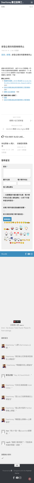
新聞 (3, 7)
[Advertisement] (17, 28)
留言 (5, 167)
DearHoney (10, 345)
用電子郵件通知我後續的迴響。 (14, 208)
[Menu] (31, 2)
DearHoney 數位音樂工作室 (13, 2)
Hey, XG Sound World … (22, 375)
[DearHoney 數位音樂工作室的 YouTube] (29, 254)
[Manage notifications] (29, 478)
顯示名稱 (6, 180)
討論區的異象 (22, 144)
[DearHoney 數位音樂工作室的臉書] (26, 254)
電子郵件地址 (22, 180)
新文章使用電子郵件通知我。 (13, 214)
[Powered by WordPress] (11, 470)
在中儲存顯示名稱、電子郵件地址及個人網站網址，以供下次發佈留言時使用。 (16, 198)
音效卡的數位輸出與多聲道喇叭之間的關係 (17, 87)
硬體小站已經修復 (9, 92)
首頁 (3, 55)
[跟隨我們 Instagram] (31, 254)
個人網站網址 (8, 187)
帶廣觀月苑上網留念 (24, 365)
